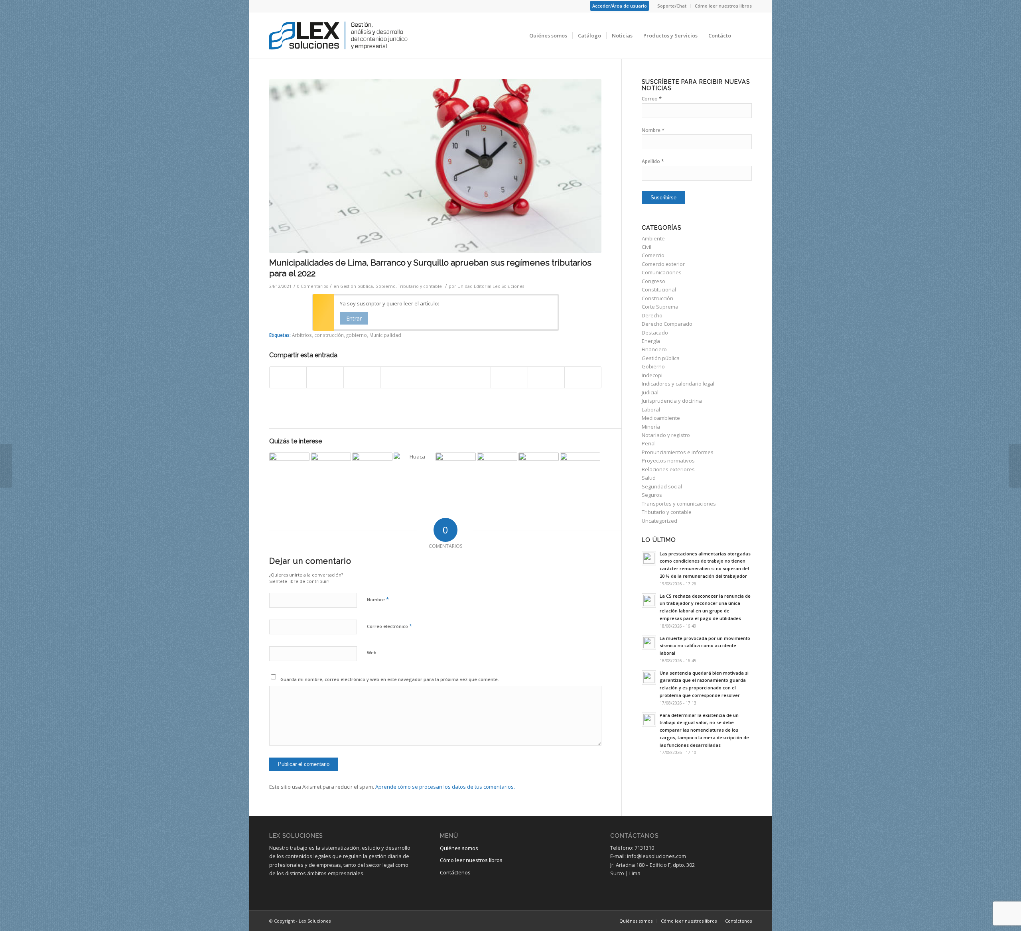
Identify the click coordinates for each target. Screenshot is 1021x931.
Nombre (378, 599)
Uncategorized (659, 520)
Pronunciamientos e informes (678, 452)
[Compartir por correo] (583, 377)
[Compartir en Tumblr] (472, 377)
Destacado (655, 332)
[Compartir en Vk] (509, 377)
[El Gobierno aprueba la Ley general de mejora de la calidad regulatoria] (331, 473)
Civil (646, 246)
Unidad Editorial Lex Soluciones (490, 286)
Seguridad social (662, 486)
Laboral (651, 409)
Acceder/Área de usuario (619, 6)
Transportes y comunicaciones (679, 503)
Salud (649, 477)
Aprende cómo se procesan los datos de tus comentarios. (445, 786)
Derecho (652, 315)
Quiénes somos (459, 848)
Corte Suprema (660, 306)
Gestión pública (356, 286)
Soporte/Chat (671, 6)
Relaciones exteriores (668, 469)
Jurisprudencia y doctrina (672, 400)
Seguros (652, 494)
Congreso (653, 281)
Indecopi (652, 375)
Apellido (653, 161)
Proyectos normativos (668, 460)
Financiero (654, 349)
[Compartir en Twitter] (325, 377)
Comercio (653, 255)
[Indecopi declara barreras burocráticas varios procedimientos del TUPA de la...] (1015, 466)
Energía (651, 340)
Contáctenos (455, 872)
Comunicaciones (662, 272)
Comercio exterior (663, 264)
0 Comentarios (312, 286)
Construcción (657, 298)
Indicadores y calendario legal (678, 383)
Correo (652, 98)
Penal (649, 443)
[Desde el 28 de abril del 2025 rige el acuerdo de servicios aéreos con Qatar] (456, 473)
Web (371, 652)
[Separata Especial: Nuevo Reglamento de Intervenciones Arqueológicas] (414, 473)
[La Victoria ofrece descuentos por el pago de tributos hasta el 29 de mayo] (289, 473)
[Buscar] (744, 35)
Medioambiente (661, 417)
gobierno (356, 335)
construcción (329, 335)
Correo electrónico (389, 626)
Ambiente (653, 238)
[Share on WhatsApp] (362, 377)
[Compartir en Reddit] (546, 377)
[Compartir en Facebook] (288, 377)
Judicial (650, 392)
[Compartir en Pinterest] (398, 377)
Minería (651, 426)
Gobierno (385, 286)
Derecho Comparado (667, 323)
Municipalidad (385, 335)
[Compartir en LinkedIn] (435, 377)
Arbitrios (302, 335)
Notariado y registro (666, 435)
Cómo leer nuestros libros (723, 6)
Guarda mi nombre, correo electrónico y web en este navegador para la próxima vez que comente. (389, 679)
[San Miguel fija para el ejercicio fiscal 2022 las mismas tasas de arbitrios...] (6, 466)
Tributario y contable (420, 286)
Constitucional (659, 289)
